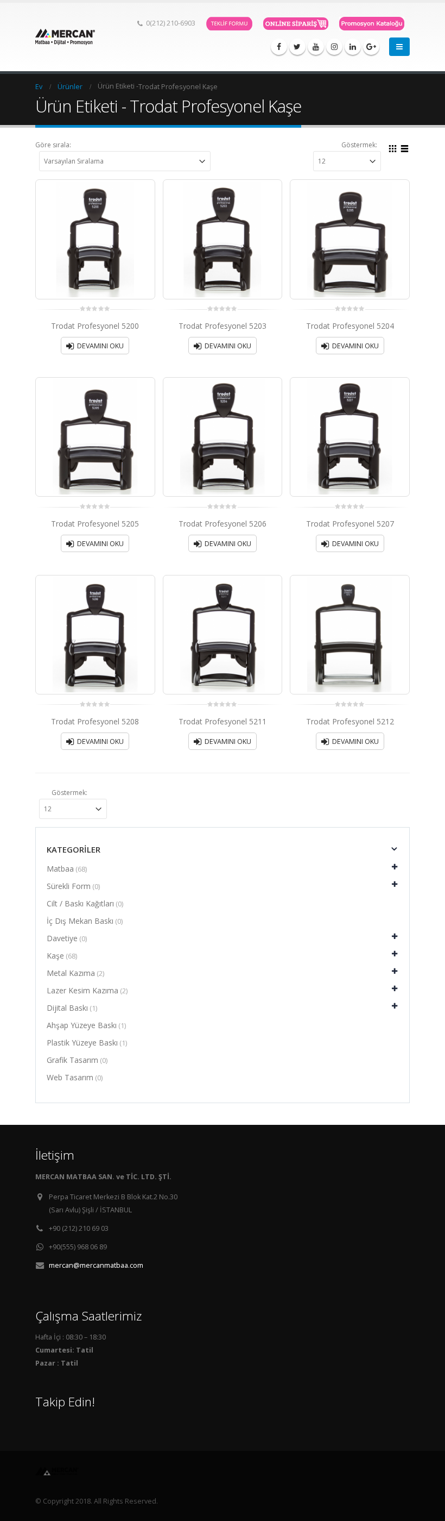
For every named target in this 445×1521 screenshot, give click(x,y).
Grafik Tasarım (72, 1060)
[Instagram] (334, 47)
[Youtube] (316, 47)
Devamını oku (100, 345)
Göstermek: (359, 144)
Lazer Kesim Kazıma (82, 990)
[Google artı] (371, 47)
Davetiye (62, 938)
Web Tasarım (70, 1077)
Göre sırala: (53, 144)
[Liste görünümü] (405, 147)
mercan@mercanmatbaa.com (96, 1265)
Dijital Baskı (67, 1008)
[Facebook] (279, 47)
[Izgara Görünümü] (393, 147)
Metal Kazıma (71, 973)
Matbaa (60, 868)
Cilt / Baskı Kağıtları (80, 903)
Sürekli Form (69, 886)
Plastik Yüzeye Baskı (82, 1042)
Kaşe (55, 955)
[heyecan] (297, 47)
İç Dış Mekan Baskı (80, 921)
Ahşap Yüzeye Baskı (82, 1025)
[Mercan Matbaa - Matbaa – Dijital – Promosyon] (65, 37)
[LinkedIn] (353, 47)
